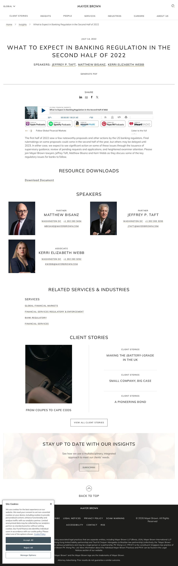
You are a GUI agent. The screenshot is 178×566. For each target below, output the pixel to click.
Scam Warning (115, 518)
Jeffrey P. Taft (64, 64)
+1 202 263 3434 (72, 221)
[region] (28, 532)
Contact (91, 525)
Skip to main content (13, 2)
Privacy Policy (93, 518)
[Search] (173, 6)
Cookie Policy (39, 534)
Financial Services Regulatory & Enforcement (54, 311)
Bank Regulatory (36, 317)
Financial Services (37, 323)
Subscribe (89, 467)
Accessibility (74, 525)
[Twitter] (97, 98)
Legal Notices (72, 518)
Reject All (28, 547)
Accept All (28, 540)
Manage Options (28, 555)
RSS (103, 525)
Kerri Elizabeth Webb (126, 64)
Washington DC (51, 221)
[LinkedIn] (80, 98)
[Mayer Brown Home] (89, 6)
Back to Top (89, 496)
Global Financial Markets (41, 305)
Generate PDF (89, 74)
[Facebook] (91, 98)
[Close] (51, 504)
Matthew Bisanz (92, 64)
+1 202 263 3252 (72, 259)
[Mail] (86, 97)
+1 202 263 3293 (154, 221)
